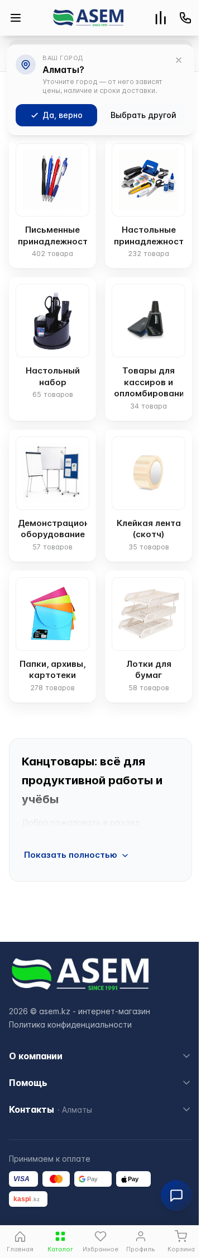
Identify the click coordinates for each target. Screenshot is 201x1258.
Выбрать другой (143, 115)
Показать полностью (70, 854)
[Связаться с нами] (185, 18)
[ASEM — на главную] (88, 18)
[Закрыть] (178, 60)
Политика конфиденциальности (70, 1024)
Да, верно (62, 115)
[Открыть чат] (176, 1195)
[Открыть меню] (15, 18)
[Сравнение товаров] (161, 18)
